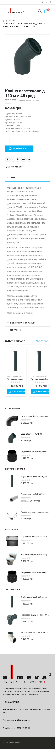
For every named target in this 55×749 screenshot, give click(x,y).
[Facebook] (42, 2)
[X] (46, 2)
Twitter (12, 159)
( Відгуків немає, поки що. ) (28, 100)
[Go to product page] (15, 359)
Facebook (7, 159)
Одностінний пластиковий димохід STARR (23, 376)
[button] (5, 11)
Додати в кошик (20, 149)
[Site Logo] (16, 11)
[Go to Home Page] (4, 20)
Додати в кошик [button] (18, 392)
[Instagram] (50, 2)
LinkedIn (18, 159)
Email (28, 159)
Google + (23, 159)
